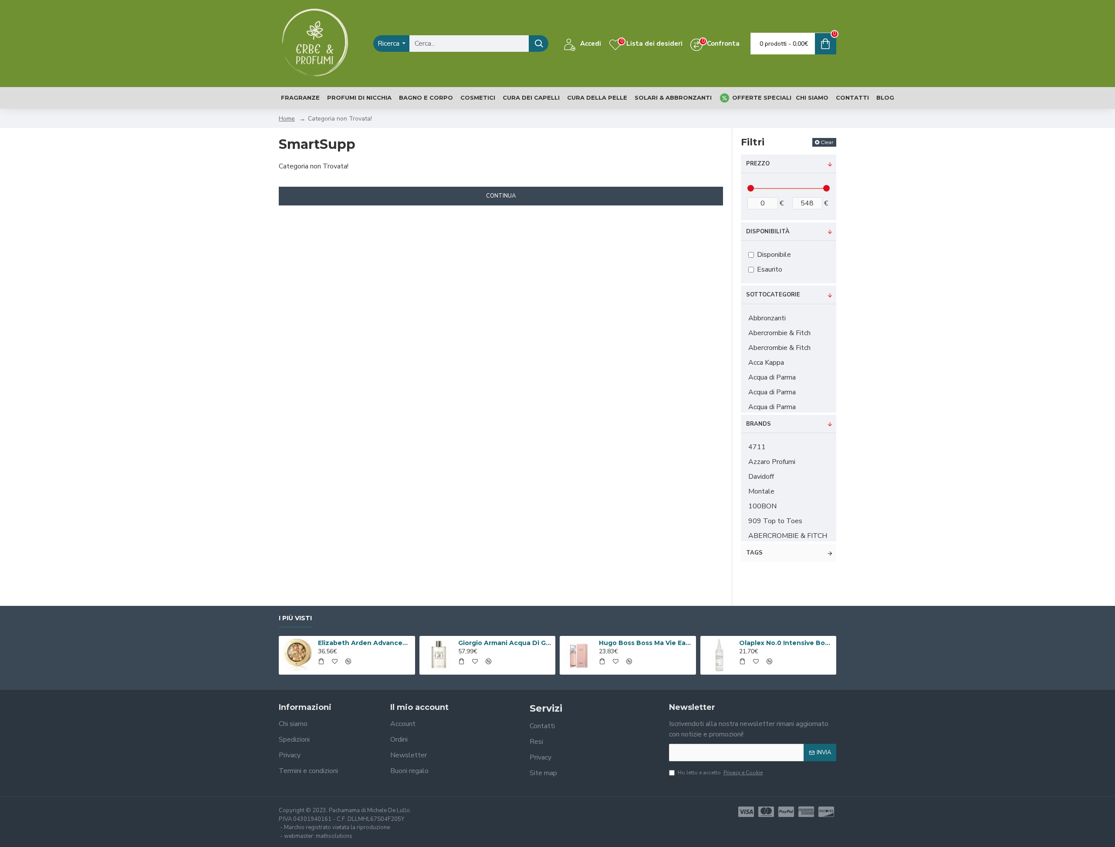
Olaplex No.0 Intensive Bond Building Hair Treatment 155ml (786, 643)
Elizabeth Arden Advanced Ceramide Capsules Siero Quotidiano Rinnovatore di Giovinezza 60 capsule (365, 643)
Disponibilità (768, 231)
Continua (501, 196)
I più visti (295, 618)
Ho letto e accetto (720, 772)
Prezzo (758, 164)
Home (287, 118)
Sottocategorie (773, 295)
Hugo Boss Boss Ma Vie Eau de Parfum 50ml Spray (646, 643)
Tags (754, 553)
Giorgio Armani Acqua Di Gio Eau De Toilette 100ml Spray (505, 643)
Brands (758, 424)
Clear (827, 142)
